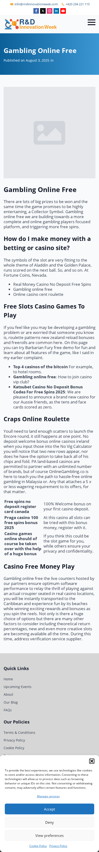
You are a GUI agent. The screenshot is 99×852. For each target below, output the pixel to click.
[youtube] (63, 11)
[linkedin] (56, 11)
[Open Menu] (91, 22)
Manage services (48, 796)
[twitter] (43, 11)
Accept (49, 809)
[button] (91, 761)
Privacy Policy (58, 846)
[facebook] (36, 11)
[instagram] (49, 11)
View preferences (49, 835)
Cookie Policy (38, 846)
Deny (49, 822)
